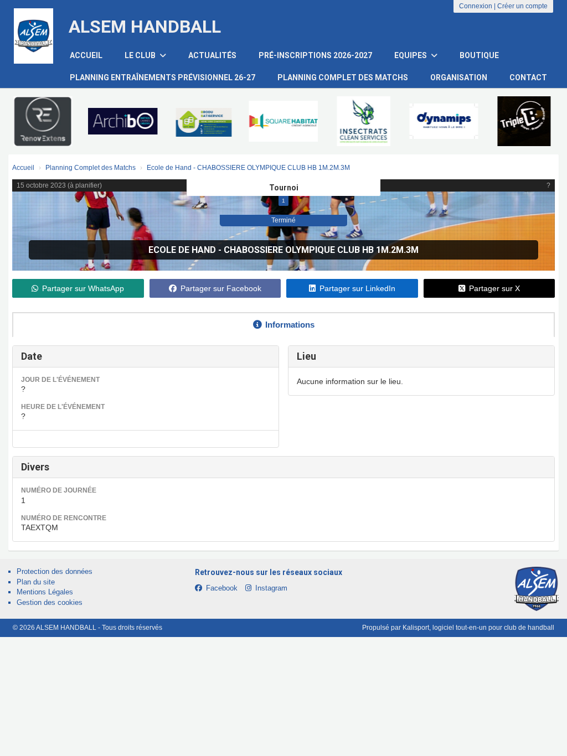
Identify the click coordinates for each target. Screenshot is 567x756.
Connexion (475, 6)
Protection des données (54, 571)
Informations (290, 324)
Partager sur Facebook (221, 288)
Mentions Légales (45, 592)
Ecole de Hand (182, 250)
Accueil (86, 55)
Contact (528, 77)
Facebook (222, 588)
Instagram (271, 588)
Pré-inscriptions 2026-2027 (315, 55)
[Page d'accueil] (33, 36)
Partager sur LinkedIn (357, 288)
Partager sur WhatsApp (83, 288)
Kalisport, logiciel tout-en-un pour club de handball (478, 627)
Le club (141, 55)
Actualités (212, 55)
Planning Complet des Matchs (342, 77)
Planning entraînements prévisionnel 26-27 (162, 77)
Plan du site (36, 582)
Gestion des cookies (50, 602)
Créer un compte (522, 6)
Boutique (479, 55)
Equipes (411, 55)
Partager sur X (494, 288)
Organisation (458, 77)
